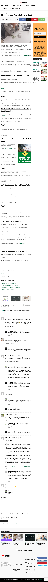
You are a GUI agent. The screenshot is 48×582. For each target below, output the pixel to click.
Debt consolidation (25, 310)
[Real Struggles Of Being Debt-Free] (15, 298)
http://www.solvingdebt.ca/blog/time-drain (21, 466)
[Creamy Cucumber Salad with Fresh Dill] (44, 71)
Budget (11, 310)
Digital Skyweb (42, 579)
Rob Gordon (7, 437)
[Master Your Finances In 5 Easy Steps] (6, 537)
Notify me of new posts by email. (7, 518)
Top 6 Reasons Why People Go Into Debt (10, 285)
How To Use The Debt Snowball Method (17, 544)
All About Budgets (4, 12)
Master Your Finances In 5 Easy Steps (6, 544)
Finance (2, 311)
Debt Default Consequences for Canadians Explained (5, 304)
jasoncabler (11, 331)
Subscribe (40, 36)
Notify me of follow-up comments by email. (9, 517)
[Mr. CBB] (2, 19)
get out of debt (8, 311)
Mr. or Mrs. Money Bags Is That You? (9, 289)
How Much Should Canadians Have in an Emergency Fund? (37, 64)
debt (4, 115)
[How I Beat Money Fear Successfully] (41, 537)
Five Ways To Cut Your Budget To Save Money (11, 287)
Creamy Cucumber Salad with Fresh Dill (36, 71)
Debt (10, 12)
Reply (6, 328)
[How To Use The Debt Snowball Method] (18, 537)
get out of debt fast (15, 311)
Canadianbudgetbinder (13, 366)
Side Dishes (35, 69)
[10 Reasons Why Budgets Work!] (26, 298)
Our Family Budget (36, 76)
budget (2, 88)
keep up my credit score (15, 201)
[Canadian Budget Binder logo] (6, 556)
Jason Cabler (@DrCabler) (14, 431)
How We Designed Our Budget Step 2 (9, 283)
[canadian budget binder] (24, 2)
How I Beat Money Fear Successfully (41, 544)
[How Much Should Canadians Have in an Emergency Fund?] (44, 64)
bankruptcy (6, 310)
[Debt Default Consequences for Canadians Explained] (5, 298)
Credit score (16, 310)
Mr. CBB (6, 19)
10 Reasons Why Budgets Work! (25, 303)
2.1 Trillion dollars (25, 55)
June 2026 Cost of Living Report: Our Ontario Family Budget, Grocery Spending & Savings (36, 79)
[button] (46, 7)
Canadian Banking (36, 62)
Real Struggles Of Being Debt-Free (14, 303)
